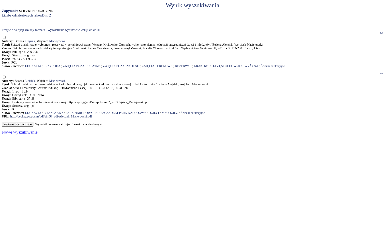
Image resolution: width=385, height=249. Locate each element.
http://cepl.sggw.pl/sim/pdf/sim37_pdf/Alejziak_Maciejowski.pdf (51, 116)
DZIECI (154, 113)
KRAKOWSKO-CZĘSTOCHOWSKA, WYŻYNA (226, 66)
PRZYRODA (52, 66)
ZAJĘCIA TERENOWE (157, 66)
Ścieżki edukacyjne (273, 66)
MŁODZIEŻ (170, 113)
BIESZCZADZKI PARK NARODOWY (120, 113)
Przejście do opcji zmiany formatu (23, 30)
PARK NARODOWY (79, 113)
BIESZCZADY (53, 113)
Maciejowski (57, 41)
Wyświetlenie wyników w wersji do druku (73, 30)
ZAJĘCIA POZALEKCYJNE (81, 66)
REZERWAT (183, 66)
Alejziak (30, 41)
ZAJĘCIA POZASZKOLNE (121, 66)
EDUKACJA (33, 66)
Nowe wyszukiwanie (19, 132)
